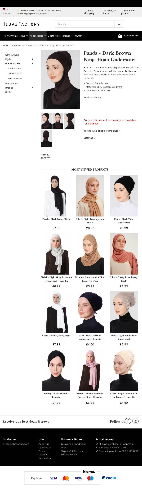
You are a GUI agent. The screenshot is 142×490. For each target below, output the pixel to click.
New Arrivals (10, 35)
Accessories (36, 35)
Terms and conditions (73, 444)
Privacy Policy (69, 454)
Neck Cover (14, 68)
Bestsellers (54, 35)
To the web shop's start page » (102, 130)
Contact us (44, 447)
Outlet (78, 35)
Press (41, 451)
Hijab (22, 35)
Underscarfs (15, 73)
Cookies (42, 454)
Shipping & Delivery (72, 451)
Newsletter (44, 458)
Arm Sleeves (15, 78)
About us (43, 444)
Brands (66, 35)
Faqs (63, 447)
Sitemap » (89, 137)
